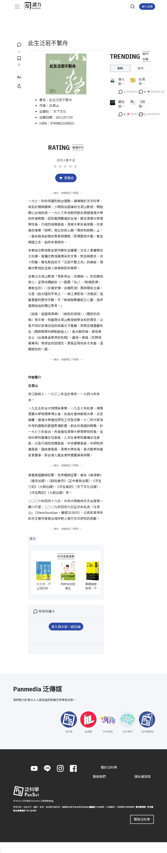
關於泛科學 (109, 767)
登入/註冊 (147, 6)
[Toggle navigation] (17, 6)
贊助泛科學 (142, 819)
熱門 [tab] (140, 68)
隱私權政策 (142, 776)
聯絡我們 (99, 776)
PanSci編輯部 (89, 806)
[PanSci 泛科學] (34, 5)
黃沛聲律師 (141, 806)
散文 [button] (32, 538)
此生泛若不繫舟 (60, 99)
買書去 (68, 177)
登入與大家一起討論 (66, 626)
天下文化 (59, 111)
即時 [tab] (120, 68)
